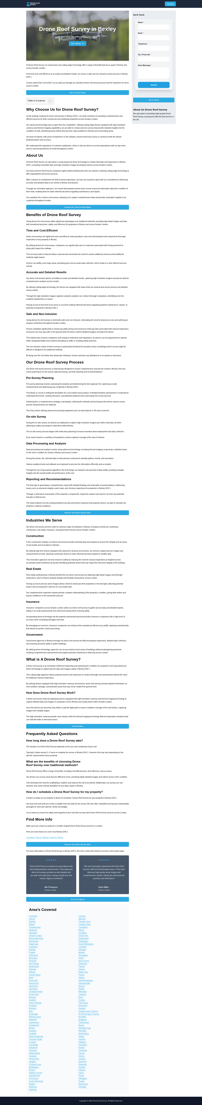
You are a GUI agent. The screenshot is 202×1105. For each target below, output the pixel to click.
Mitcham (82, 919)
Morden (82, 952)
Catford (32, 952)
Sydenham (33, 986)
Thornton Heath (35, 1039)
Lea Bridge (33, 1045)
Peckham (33, 1006)
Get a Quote (76, 43)
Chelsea (82, 916)
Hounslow (83, 1045)
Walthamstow (34, 1053)
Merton (81, 930)
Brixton (32, 1028)
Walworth (33, 1020)
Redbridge (33, 1014)
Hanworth (83, 1064)
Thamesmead (34, 927)
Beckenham (34, 966)
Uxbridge (82, 1087)
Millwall (32, 972)
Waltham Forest (35, 1073)
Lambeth (32, 1034)
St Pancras (33, 1078)
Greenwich (33, 955)
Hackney (32, 1031)
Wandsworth (84, 938)
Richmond (83, 1006)
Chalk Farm (83, 936)
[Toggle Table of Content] (49, 101)
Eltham (60, 838)
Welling (45, 838)
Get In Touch (154, 100)
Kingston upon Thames (88, 1011)
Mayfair (32, 1084)
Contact (170, 4)
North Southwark (36, 1036)
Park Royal (83, 1003)
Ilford (31, 978)
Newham (32, 961)
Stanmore (83, 1062)
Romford (32, 1008)
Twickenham (84, 1022)
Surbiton (82, 1008)
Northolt (82, 1067)
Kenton (82, 1048)
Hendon (82, 1000)
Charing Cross (35, 1064)
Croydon (32, 1042)
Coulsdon (83, 947)
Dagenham (33, 944)
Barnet (81, 1025)
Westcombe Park (36, 938)
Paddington (83, 941)
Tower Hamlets (35, 1003)
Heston (82, 1056)
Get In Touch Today (77, 93)
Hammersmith (84, 983)
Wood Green (84, 961)
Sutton (81, 958)
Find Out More (77, 726)
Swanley (52, 838)
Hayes (81, 1073)
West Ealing (84, 1034)
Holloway (33, 1090)
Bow (31, 1011)
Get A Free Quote (77, 899)
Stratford (32, 1000)
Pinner (81, 1076)
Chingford (83, 933)
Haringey (82, 950)
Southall (82, 1059)
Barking (32, 950)
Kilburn (82, 978)
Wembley (82, 1031)
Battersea (33, 1087)
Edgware (82, 1042)
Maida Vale (83, 972)
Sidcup (38, 838)
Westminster (34, 1059)
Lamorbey (30, 838)
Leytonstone (34, 1022)
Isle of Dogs (34, 964)
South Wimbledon (86, 944)
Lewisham (33, 947)
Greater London (35, 936)
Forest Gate (34, 994)
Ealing (81, 1036)
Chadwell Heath (35, 992)
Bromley (32, 997)
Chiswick (82, 994)
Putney (81, 975)
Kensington (83, 955)
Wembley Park (85, 1028)
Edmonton (83, 964)
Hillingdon (83, 1078)
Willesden (83, 992)
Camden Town (85, 922)
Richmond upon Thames (89, 1014)
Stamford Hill (34, 1076)
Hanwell (82, 1039)
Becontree (33, 958)
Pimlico (32, 1070)
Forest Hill (33, 980)
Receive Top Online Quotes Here (78, 513)
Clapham (33, 1056)
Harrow (82, 1053)
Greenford (83, 1050)
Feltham (82, 1070)
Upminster (33, 989)
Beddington (34, 1067)
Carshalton (83, 927)
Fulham (82, 966)
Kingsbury (83, 1020)
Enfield (81, 989)
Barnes (82, 986)
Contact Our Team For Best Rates (77, 207)
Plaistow (32, 969)
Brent (81, 997)
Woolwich (33, 930)
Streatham (33, 1048)
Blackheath (33, 941)
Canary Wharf (34, 975)
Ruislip (81, 1081)
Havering (33, 1050)
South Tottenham (36, 1081)
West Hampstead (86, 980)
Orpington (33, 933)
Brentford (82, 1017)
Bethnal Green (35, 1017)
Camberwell (34, 1025)
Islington (32, 1062)
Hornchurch (34, 983)
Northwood (83, 1084)
